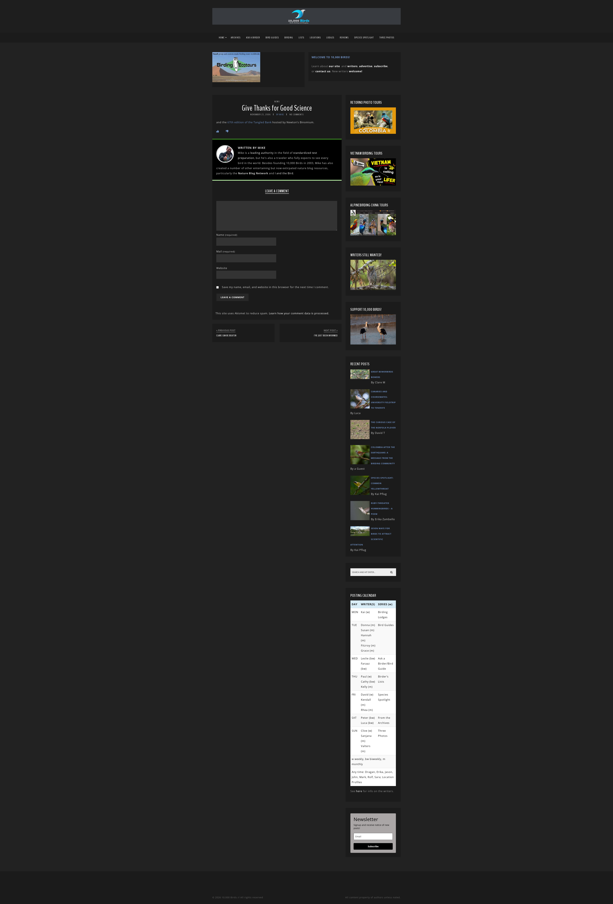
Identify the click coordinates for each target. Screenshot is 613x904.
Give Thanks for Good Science (277, 108)
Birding (288, 37)
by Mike (280, 114)
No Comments (297, 114)
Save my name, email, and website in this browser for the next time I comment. (275, 287)
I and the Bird (284, 173)
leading (255, 153)
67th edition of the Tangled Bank (249, 122)
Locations (315, 37)
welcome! (355, 71)
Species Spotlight (364, 37)
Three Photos (386, 37)
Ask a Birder (253, 37)
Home (221, 37)
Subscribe (373, 846)
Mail (225, 251)
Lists (301, 37)
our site (334, 66)
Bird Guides (272, 37)
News (277, 101)
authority (267, 153)
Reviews (344, 37)
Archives (236, 37)
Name (226, 235)
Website (221, 268)
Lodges (330, 37)
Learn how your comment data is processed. (299, 313)
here (359, 791)
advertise (365, 66)
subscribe (381, 66)
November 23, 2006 (260, 114)
